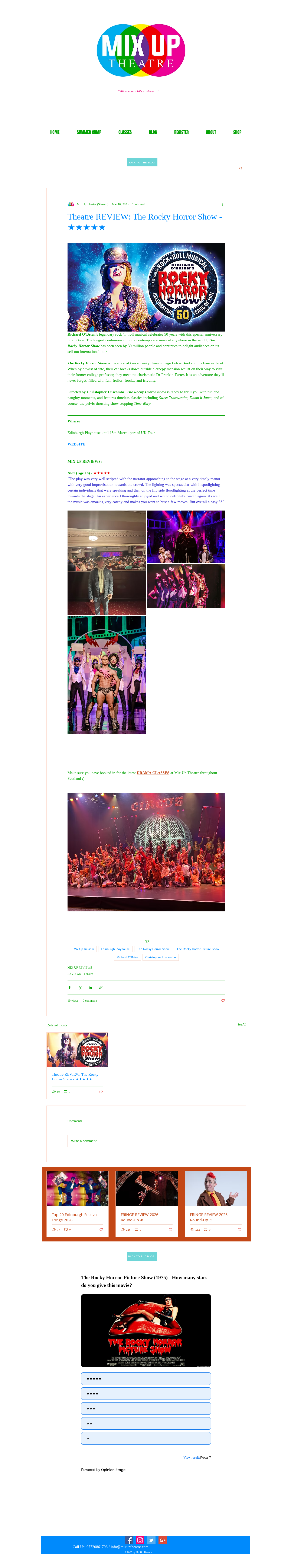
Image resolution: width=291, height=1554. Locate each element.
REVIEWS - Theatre (80, 973)
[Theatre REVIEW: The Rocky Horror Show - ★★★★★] (77, 1050)
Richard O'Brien (127, 957)
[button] (241, 168)
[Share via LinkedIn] (90, 987)
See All (242, 1024)
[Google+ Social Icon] (162, 1540)
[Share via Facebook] (70, 987)
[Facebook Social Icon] (129, 1540)
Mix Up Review (84, 949)
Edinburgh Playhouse (115, 949)
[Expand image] (107, 563)
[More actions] (222, 204)
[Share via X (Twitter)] (80, 987)
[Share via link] (101, 987)
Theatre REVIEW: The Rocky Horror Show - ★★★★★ (75, 1076)
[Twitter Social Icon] (151, 1540)
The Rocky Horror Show (153, 949)
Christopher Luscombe (160, 957)
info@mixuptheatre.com (129, 1547)
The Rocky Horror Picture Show (198, 949)
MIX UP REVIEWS (80, 967)
